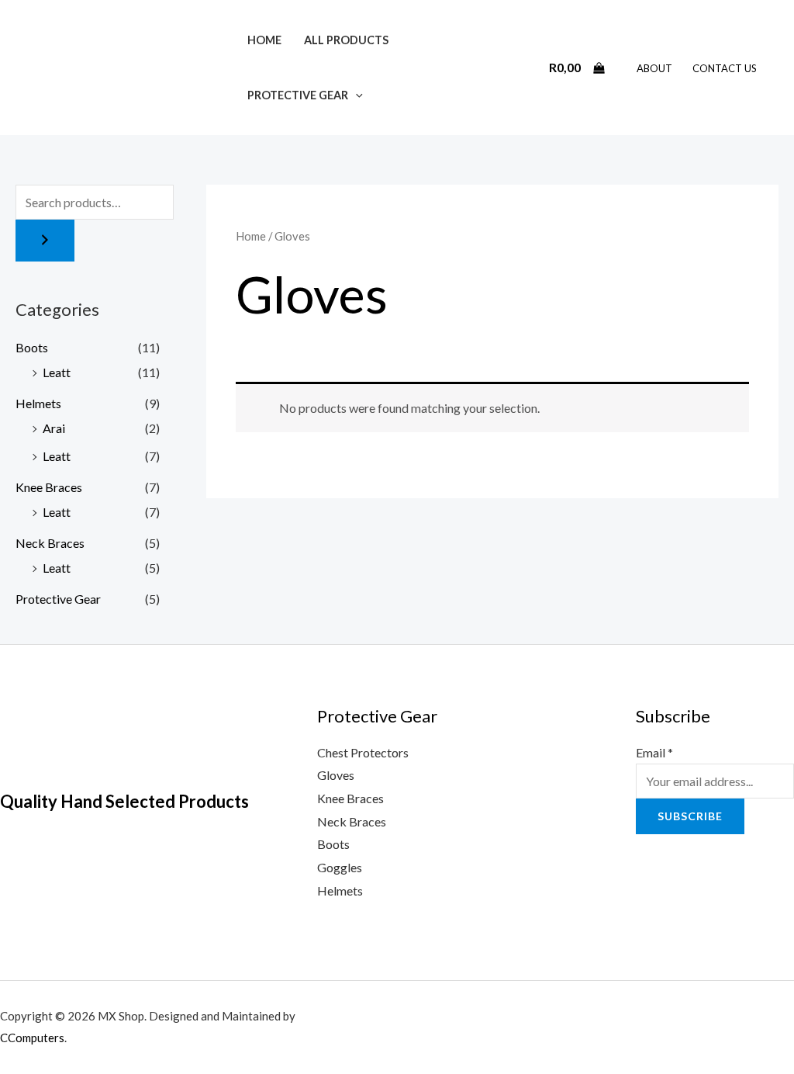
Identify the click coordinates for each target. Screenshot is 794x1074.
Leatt (57, 372)
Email (654, 752)
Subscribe (690, 816)
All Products (346, 40)
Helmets (38, 403)
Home (264, 40)
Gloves (335, 774)
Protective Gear (297, 95)
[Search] (45, 241)
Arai (54, 428)
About (654, 68)
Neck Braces (50, 542)
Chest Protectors (363, 752)
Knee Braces (49, 487)
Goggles (339, 867)
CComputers (32, 1038)
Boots (32, 347)
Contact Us (724, 68)
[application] (355, 95)
